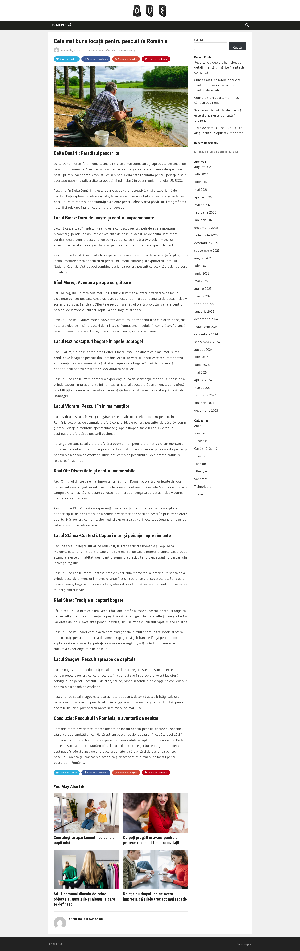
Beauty (199, 433)
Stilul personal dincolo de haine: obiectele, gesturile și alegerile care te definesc (84, 899)
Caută (198, 40)
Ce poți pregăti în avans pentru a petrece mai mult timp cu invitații (151, 840)
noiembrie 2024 (206, 326)
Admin (77, 50)
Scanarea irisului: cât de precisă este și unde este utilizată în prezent (217, 115)
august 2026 (203, 167)
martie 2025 (203, 296)
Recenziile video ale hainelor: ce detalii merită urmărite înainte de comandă (219, 67)
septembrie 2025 (207, 250)
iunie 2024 (201, 365)
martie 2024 (203, 388)
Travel (199, 494)
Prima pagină (61, 25)
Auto (197, 426)
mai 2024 (201, 372)
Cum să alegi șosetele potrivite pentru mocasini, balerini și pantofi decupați (217, 85)
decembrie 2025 (206, 228)
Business (200, 441)
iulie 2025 (201, 266)
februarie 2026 (205, 212)
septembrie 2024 (207, 342)
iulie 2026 (201, 174)
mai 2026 (201, 189)
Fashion (200, 464)
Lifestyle (110, 50)
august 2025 (203, 258)
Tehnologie (202, 486)
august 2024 (203, 349)
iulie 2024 (201, 357)
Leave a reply (127, 50)
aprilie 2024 (203, 380)
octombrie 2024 (206, 334)
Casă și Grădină (205, 448)
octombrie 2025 (206, 243)
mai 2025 (201, 281)
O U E (60, 944)
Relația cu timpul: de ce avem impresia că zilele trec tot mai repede (155, 897)
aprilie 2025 (203, 288)
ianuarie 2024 (204, 403)
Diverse (199, 456)
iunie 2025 (201, 273)
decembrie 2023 (206, 410)
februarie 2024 (205, 395)
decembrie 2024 (206, 319)
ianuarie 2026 (204, 220)
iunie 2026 (201, 182)
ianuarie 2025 (204, 311)
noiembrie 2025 (206, 235)
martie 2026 (203, 205)
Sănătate (201, 479)
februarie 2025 (205, 304)
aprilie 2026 (203, 197)
